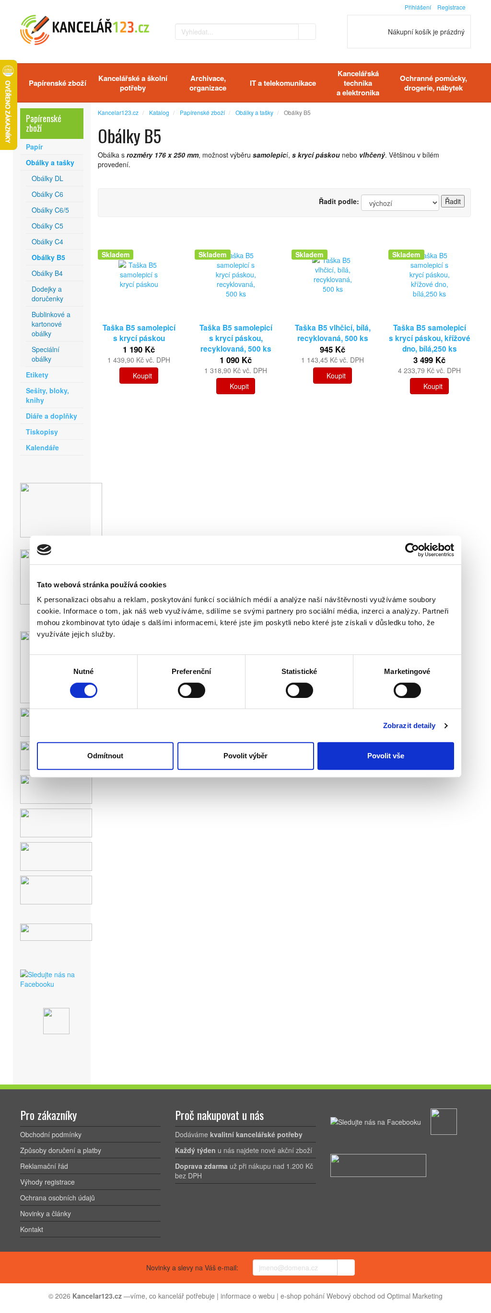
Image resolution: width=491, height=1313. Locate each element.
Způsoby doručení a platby (60, 1150)
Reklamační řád (44, 1166)
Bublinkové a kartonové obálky (51, 323)
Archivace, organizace (207, 83)
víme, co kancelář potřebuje (172, 1296)
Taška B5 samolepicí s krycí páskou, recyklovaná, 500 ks (235, 338)
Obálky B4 (47, 273)
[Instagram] (57, 1020)
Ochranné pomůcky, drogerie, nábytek (433, 83)
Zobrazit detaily (409, 725)
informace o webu (248, 1296)
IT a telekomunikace (283, 83)
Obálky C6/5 (50, 210)
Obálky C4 (47, 241)
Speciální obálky (45, 354)
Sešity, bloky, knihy (47, 395)
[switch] (191, 690)
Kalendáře (42, 447)
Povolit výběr (245, 756)
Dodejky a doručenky (47, 293)
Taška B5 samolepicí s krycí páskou (139, 332)
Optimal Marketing (415, 1296)
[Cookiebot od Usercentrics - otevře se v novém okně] (412, 550)
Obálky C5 (47, 225)
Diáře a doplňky (51, 416)
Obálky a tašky (50, 162)
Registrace (451, 7)
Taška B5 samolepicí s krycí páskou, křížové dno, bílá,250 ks (429, 338)
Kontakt (31, 1229)
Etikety (37, 374)
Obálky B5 (48, 257)
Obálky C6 (47, 194)
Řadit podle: (339, 201)
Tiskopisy (42, 431)
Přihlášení (418, 7)
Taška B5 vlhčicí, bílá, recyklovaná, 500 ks (333, 332)
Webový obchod (351, 1296)
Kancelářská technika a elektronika (358, 83)
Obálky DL (47, 178)
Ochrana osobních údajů (57, 1197)
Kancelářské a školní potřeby (132, 83)
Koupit (141, 375)
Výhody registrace (47, 1182)
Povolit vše (385, 756)
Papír (34, 146)
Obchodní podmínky (51, 1134)
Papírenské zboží (57, 83)
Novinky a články (45, 1213)
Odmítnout (105, 756)
